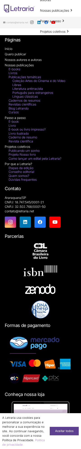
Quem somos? (19, 176)
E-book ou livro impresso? (27, 129)
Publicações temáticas (25, 77)
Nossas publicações (19, 65)
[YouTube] (55, 222)
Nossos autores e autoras (23, 60)
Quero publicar (15, 54)
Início (8, 49)
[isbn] (40, 272)
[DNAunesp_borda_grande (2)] (40, 309)
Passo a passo (15, 118)
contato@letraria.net (19, 211)
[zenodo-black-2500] (40, 290)
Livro (12, 125)
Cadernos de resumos (24, 100)
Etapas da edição (21, 168)
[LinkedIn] (25, 222)
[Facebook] (40, 222)
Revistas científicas (22, 104)
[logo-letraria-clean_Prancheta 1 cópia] (19, 8)
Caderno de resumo (23, 137)
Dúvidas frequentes (23, 179)
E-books (14, 69)
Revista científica (21, 141)
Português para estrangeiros (32, 93)
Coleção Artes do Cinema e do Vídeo (38, 81)
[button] (71, 10)
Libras (16, 85)
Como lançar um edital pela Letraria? (35, 158)
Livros (13, 73)
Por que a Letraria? (18, 164)
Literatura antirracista (27, 88)
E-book (14, 121)
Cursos (14, 112)
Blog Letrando (19, 108)
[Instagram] (31, 22)
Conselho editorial (21, 172)
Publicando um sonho (24, 151)
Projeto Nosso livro (22, 154)
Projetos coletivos (17, 146)
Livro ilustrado (19, 133)
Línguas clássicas (25, 96)
